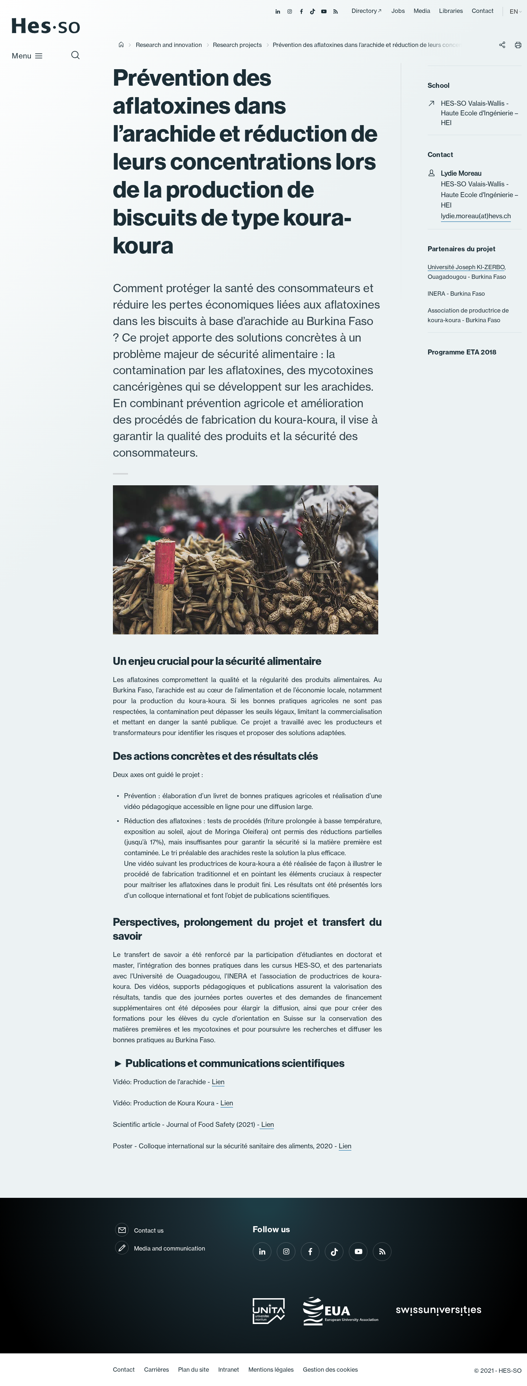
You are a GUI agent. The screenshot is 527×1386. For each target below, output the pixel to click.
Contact (483, 10)
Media (422, 10)
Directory (364, 10)
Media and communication (169, 1248)
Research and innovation (169, 44)
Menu (22, 55)
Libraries (451, 10)
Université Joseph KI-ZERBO (466, 267)
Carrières (156, 1369)
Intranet (228, 1369)
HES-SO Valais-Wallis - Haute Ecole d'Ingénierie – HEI (479, 113)
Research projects (237, 44)
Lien (218, 1082)
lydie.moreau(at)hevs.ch (476, 216)
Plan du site (193, 1369)
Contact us (148, 1230)
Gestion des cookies (330, 1369)
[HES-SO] (46, 33)
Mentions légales (271, 1369)
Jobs (398, 10)
